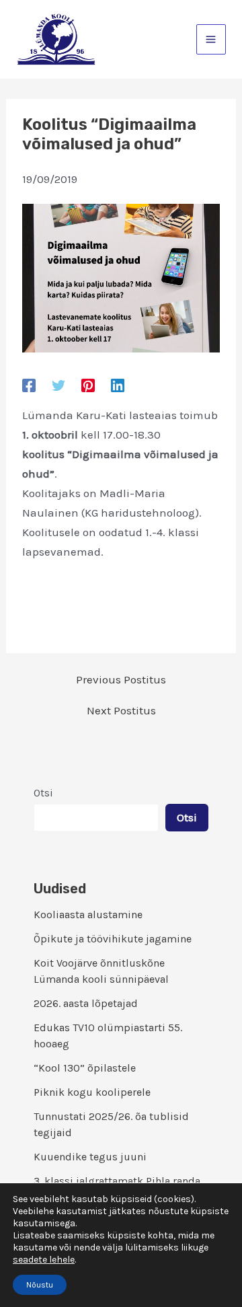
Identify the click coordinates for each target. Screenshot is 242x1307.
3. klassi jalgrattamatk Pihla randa (117, 1180)
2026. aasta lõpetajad (86, 1003)
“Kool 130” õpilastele (85, 1067)
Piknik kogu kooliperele (92, 1092)
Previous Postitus (121, 679)
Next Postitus (121, 710)
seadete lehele (44, 1259)
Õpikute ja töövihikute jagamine (113, 938)
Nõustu (39, 1285)
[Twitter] (58, 385)
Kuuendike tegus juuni (90, 1156)
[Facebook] (29, 385)
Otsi (43, 792)
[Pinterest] (88, 385)
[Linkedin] (117, 385)
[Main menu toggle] (211, 39)
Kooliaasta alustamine (88, 914)
